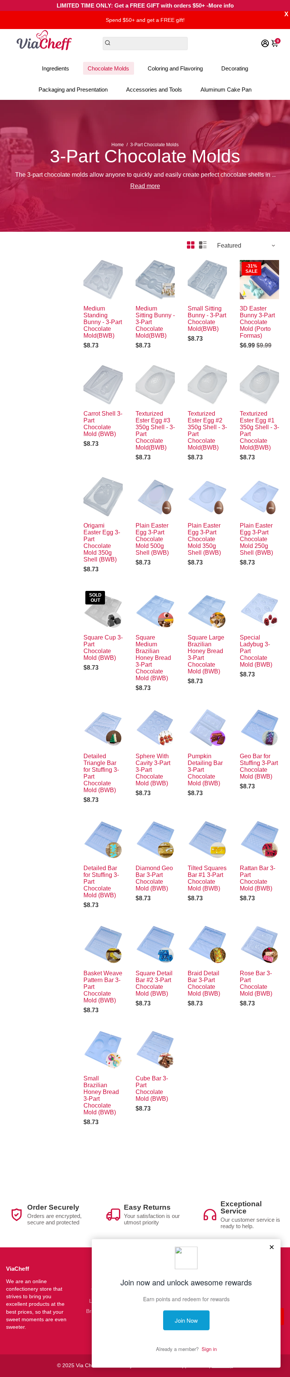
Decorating (234, 68)
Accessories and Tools (154, 89)
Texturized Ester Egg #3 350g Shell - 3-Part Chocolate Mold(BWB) (155, 430)
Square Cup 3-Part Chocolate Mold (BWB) (103, 647)
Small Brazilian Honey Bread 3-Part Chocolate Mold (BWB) (101, 1095)
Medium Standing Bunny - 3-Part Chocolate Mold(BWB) (102, 322)
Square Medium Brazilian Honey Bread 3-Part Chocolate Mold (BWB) (153, 657)
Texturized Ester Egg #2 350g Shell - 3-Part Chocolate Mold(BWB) (207, 430)
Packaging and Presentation (73, 89)
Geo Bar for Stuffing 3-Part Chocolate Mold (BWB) (259, 766)
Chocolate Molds (108, 68)
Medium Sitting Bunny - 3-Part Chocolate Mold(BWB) (155, 322)
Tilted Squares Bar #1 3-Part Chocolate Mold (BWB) (207, 878)
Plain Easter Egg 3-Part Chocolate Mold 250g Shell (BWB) (256, 539)
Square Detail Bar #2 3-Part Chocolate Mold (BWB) (154, 983)
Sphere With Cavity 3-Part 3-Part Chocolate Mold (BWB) (153, 769)
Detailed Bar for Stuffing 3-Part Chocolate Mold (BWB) (101, 881)
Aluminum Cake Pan (226, 89)
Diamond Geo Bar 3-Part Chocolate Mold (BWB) (154, 878)
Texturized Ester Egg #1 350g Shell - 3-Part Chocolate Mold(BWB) (259, 430)
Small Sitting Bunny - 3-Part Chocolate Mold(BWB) (207, 318)
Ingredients (55, 68)
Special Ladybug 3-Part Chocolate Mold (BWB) (256, 651)
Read (137, 186)
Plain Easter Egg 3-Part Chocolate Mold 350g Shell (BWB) (204, 539)
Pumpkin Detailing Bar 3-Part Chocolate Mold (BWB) (205, 769)
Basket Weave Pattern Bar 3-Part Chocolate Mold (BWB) (102, 987)
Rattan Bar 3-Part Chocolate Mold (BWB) (257, 878)
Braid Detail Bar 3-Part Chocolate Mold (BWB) (204, 983)
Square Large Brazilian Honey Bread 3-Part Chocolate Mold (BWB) (206, 654)
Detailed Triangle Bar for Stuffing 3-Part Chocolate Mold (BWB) (101, 773)
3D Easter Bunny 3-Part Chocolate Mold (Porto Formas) (257, 322)
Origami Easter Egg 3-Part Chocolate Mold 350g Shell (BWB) (101, 542)
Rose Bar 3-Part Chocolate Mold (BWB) (256, 983)
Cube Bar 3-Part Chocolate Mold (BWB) (152, 1088)
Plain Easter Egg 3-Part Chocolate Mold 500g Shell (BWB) (152, 539)
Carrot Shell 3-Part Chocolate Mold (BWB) (102, 423)
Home (117, 144)
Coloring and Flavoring (175, 68)
